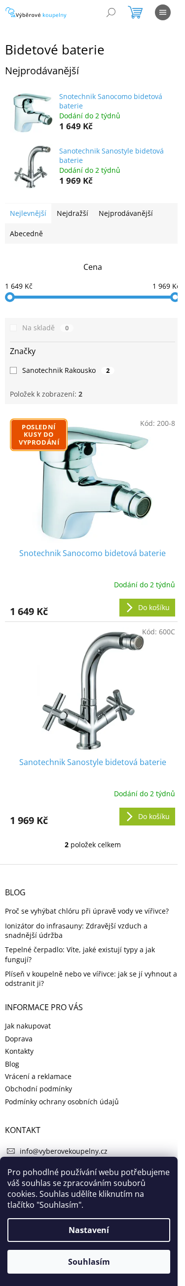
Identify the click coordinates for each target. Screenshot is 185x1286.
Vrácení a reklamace (38, 1076)
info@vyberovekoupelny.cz (64, 1151)
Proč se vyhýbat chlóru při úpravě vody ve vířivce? (87, 911)
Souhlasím (89, 1261)
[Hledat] (111, 12)
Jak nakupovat (28, 1025)
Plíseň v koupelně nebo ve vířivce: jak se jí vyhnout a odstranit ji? (91, 978)
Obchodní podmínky (38, 1088)
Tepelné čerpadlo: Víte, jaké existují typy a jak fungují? (80, 954)
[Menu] (163, 12)
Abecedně (26, 233)
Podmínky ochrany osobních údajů (62, 1101)
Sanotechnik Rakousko (66, 370)
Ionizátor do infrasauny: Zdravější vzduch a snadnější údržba (76, 930)
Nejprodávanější (126, 213)
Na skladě (45, 327)
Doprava (19, 1038)
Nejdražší (72, 213)
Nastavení (89, 1230)
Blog (12, 1064)
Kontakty (19, 1051)
